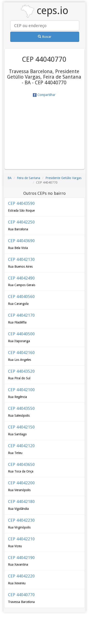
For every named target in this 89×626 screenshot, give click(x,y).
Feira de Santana (28, 178)
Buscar (46, 36)
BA (10, 178)
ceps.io (51, 11)
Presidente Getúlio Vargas (63, 178)
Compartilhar (46, 95)
